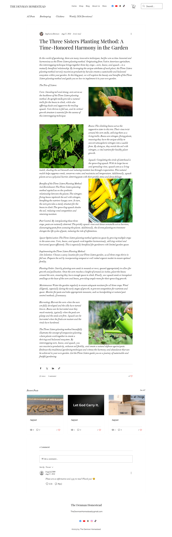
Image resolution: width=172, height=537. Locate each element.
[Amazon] (120, 6)
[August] (45, 405)
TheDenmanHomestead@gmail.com (86, 511)
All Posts (31, 16)
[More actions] (131, 33)
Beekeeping (45, 16)
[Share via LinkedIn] (53, 368)
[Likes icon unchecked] (47, 483)
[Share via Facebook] (40, 368)
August (33, 419)
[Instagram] (91, 521)
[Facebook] (112, 6)
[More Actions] (131, 472)
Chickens (60, 16)
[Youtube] (116, 6)
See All (142, 390)
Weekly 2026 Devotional (80, 16)
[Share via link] (59, 368)
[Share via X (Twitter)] (47, 368)
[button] (134, 6)
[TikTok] (124, 6)
